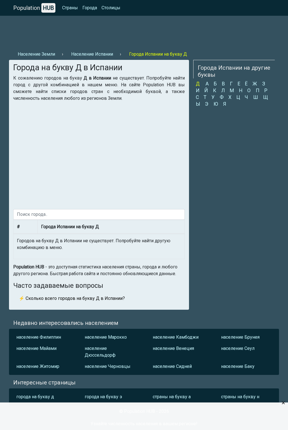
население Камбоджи (176, 337)
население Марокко (106, 337)
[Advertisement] (111, 31)
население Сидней (172, 366)
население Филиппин (38, 337)
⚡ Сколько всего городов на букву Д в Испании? (72, 298)
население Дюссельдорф (100, 352)
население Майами (36, 348)
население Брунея (240, 337)
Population (33, 7)
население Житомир (37, 366)
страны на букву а (172, 396)
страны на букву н (240, 396)
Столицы (111, 7)
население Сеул (238, 348)
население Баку (238, 366)
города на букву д (35, 396)
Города (89, 7)
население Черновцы (107, 366)
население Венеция (173, 348)
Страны (70, 7)
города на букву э (103, 396)
